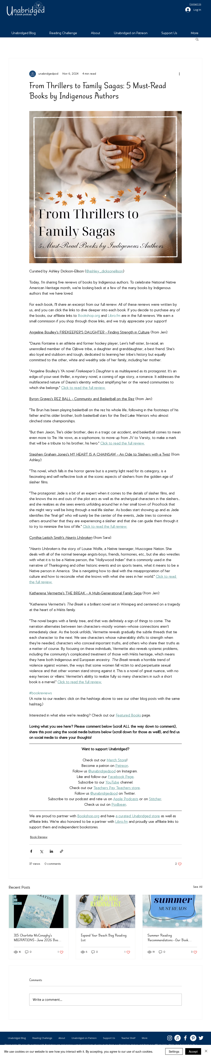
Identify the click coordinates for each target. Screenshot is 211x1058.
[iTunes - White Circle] (177, 1038)
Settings (174, 1051)
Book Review (38, 837)
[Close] (206, 1051)
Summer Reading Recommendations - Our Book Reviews (168, 937)
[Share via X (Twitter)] (41, 851)
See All (197, 887)
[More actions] (179, 73)
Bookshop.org (52, 1044)
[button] (197, 39)
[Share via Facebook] (31, 851)
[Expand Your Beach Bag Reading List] (105, 911)
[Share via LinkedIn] (51, 851)
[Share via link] (61, 851)
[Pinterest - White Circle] (193, 1038)
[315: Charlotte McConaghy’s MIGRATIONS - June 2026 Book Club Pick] (38, 911)
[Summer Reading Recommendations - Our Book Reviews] (172, 911)
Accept (193, 1051)
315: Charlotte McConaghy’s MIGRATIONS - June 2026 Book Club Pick (37, 937)
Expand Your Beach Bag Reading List (104, 937)
